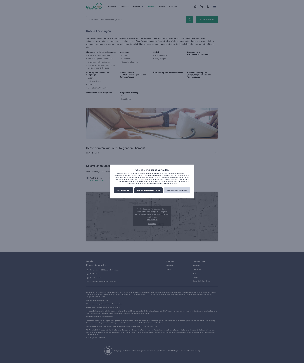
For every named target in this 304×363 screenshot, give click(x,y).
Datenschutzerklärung (161, 183)
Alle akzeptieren (123, 190)
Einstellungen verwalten (177, 190)
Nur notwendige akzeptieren (148, 190)
